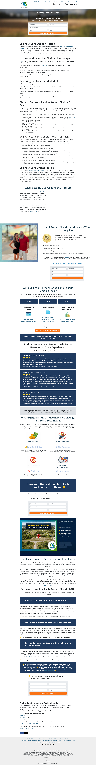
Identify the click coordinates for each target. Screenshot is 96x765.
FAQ (49, 742)
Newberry (22, 715)
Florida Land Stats (57, 742)
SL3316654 (67, 257)
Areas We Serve (54, 738)
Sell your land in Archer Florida (39, 96)
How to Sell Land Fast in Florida (59, 740)
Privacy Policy (38, 742)
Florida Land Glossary (36, 740)
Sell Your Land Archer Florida (36, 170)
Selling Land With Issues (26, 740)
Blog (52, 742)
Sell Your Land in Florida (26, 728)
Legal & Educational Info (47, 740)
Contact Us (48, 738)
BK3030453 (79, 255)
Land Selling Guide (62, 738)
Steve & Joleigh (30, 656)
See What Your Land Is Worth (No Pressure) (47, 330)
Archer (21, 61)
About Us (51, 1)
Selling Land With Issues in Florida (69, 1)
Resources (69, 738)
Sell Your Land (37, 1)
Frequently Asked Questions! (61, 669)
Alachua (22, 719)
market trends (72, 117)
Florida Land (47, 585)
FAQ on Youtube (49, 670)
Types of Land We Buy (40, 738)
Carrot (57, 763)
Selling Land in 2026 (70, 740)
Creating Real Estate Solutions (65, 750)
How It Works (45, 1)
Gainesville (44, 65)
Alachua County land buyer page (29, 723)
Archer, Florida (33, 211)
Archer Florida (42, 192)
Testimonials (57, 1)
